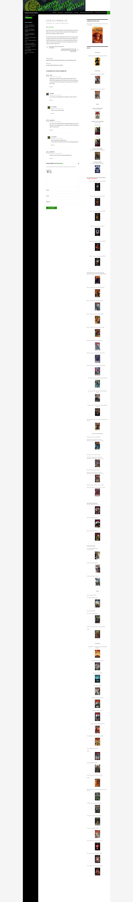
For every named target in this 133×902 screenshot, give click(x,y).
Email (47, 195)
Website (48, 201)
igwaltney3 (59, 163)
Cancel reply (78, 163)
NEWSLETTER (28, 17)
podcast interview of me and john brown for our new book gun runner (68, 50)
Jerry (26, 52)
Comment (49, 170)
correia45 (59, 23)
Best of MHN (60, 12)
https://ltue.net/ (50, 27)
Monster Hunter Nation (31, 12)
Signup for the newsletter (100, 12)
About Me (54, 12)
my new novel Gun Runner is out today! (54, 64)
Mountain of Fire (97, 26)
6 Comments (66, 23)
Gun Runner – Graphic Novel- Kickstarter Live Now (30, 26)
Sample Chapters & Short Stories (86, 12)
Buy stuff (76, 12)
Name (48, 190)
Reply (52, 86)
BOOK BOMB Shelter (69, 12)
